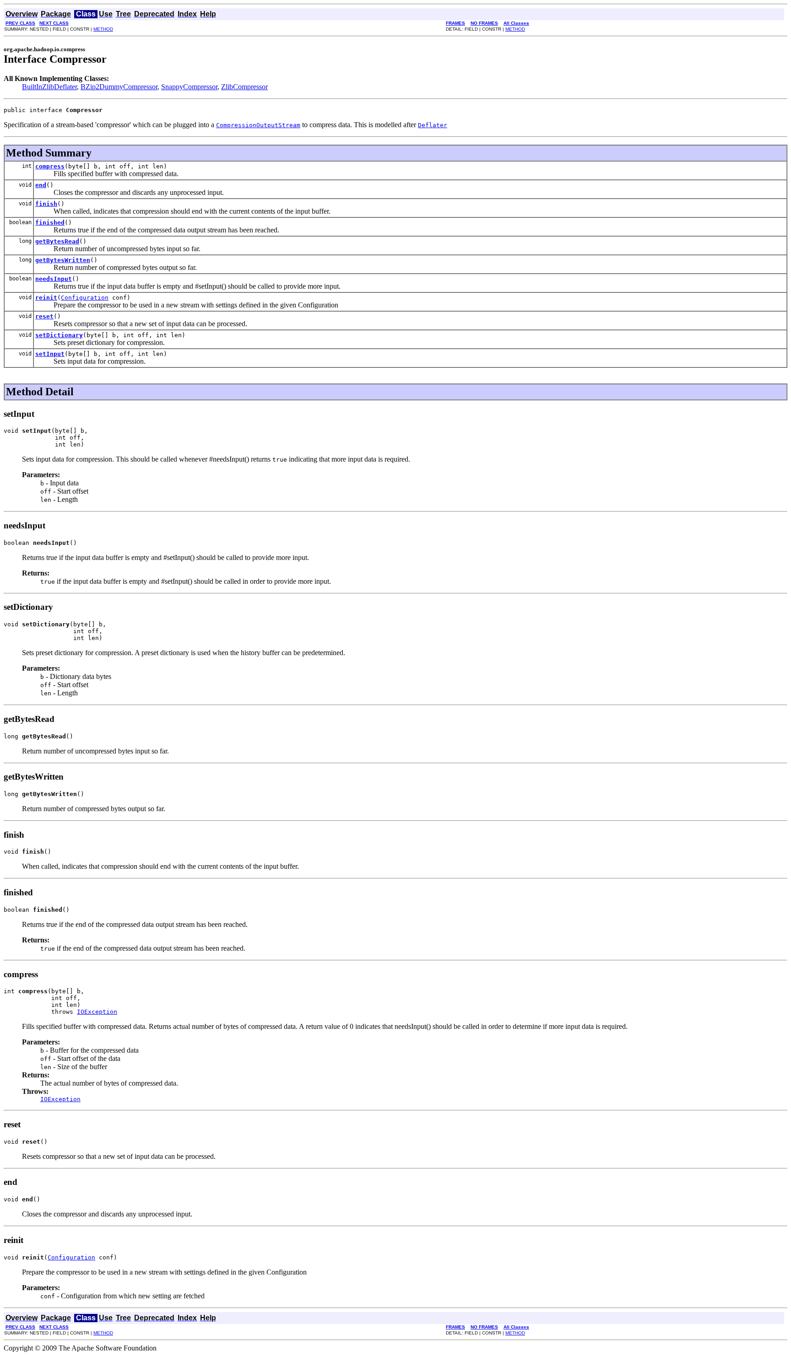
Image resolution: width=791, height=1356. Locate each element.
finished (50, 222)
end (40, 185)
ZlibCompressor (244, 87)
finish (46, 203)
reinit (46, 297)
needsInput (53, 278)
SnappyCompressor (189, 87)
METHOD (103, 29)
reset (44, 316)
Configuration (84, 297)
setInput (50, 353)
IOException (97, 1011)
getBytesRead (57, 241)
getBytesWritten (62, 260)
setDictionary (59, 335)
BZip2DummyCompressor (119, 87)
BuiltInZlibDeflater (49, 87)
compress (50, 166)
